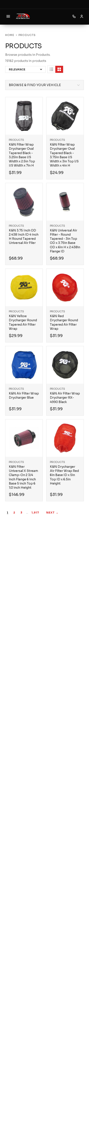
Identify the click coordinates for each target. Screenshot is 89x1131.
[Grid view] (59, 69)
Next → (52, 512)
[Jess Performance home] (23, 16)
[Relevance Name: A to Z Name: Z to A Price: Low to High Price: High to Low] (25, 69)
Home (9, 35)
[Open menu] (8, 16)
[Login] (81, 16)
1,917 (35, 512)
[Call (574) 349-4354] (74, 16)
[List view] (51, 69)
